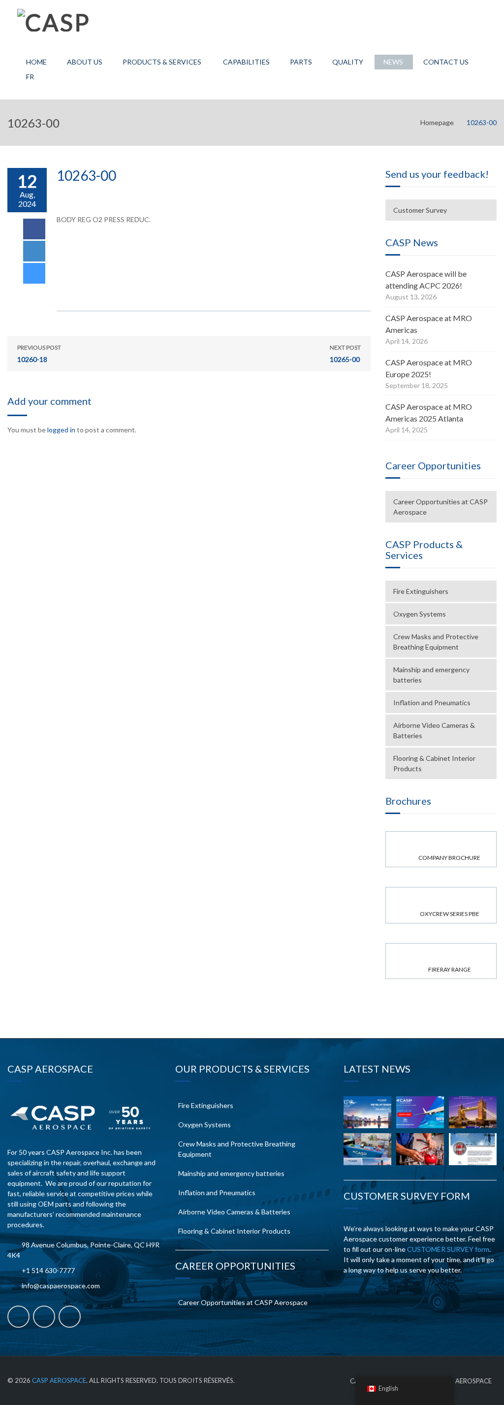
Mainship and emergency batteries (431, 674)
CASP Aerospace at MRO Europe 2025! (428, 368)
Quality (347, 62)
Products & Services (162, 62)
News (393, 62)
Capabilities (246, 62)
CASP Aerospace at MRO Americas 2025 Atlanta (428, 412)
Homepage (437, 122)
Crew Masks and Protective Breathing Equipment (435, 641)
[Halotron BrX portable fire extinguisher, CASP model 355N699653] (473, 1149)
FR (30, 76)
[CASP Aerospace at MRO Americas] (420, 1112)
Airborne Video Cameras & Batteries (434, 730)
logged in (61, 429)
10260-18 (39, 353)
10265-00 (345, 353)
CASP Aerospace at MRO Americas (428, 323)
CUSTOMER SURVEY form (448, 1249)
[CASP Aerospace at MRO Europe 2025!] (473, 1112)
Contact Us (446, 62)
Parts (301, 62)
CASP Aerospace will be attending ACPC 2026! (426, 279)
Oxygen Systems (419, 614)
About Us (84, 62)
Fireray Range (449, 969)
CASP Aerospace (59, 1380)
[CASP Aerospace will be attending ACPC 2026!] (367, 1112)
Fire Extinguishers (420, 591)
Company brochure (449, 857)
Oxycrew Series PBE (449, 913)
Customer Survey (420, 210)
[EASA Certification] (420, 1149)
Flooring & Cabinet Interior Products (434, 763)
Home (36, 62)
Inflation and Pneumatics (432, 702)
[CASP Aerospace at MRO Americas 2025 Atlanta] (367, 1149)
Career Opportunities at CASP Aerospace (440, 506)
